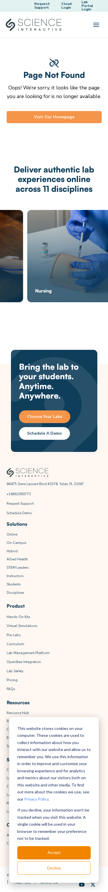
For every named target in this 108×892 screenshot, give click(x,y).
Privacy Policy (36, 799)
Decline (54, 867)
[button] (96, 25)
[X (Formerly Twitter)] (93, 885)
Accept (54, 852)
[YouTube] (82, 885)
